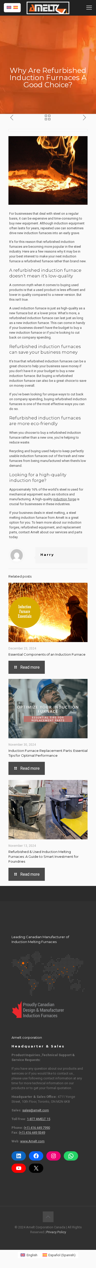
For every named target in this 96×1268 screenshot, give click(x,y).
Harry (47, 554)
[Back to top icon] (48, 1216)
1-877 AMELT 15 (38, 1119)
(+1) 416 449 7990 (37, 1128)
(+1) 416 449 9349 (32, 1132)
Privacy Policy (56, 1232)
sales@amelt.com (35, 1110)
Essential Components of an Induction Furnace (47, 654)
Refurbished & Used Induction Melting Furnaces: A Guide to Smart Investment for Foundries (43, 856)
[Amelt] (48, 7)
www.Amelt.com (32, 1141)
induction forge (64, 499)
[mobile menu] (89, 7)
